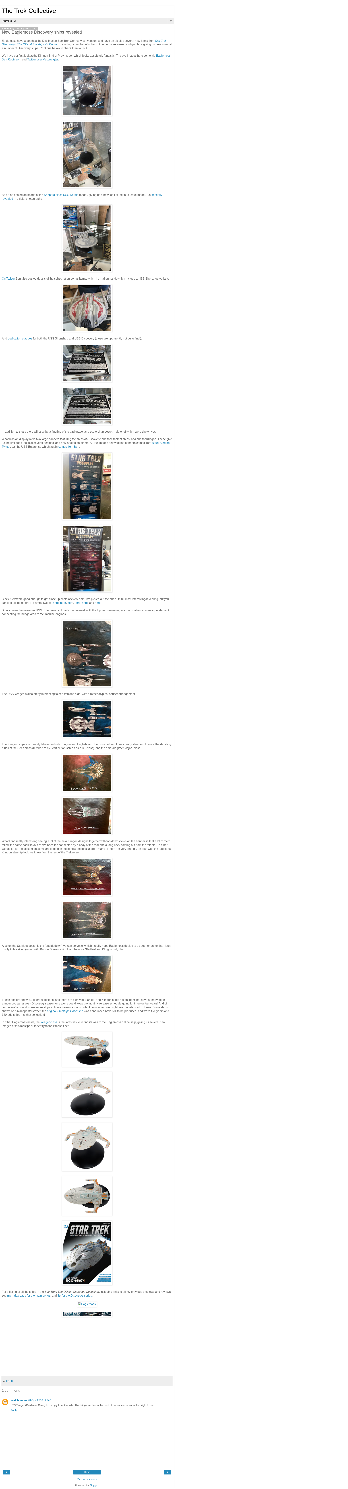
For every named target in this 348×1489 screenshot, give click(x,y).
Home (87, 1472)
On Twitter (8, 278)
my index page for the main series (28, 1295)
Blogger (94, 1485)
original (65, 1011)
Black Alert (159, 442)
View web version (87, 1479)
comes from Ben (68, 446)
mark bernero (19, 1400)
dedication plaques (20, 338)
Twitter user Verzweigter (42, 59)
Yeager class (48, 1022)
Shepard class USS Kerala (61, 194)
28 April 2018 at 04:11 (40, 1400)
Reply (14, 1410)
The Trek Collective (29, 10)
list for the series (74, 1295)
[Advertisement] (87, 1347)
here (56, 602)
